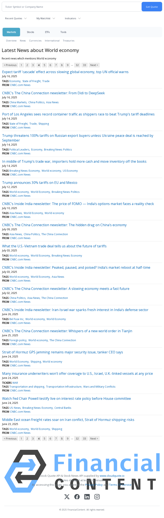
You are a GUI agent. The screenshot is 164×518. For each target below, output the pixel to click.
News (23, 40)
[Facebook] (77, 497)
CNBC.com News (20, 85)
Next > (94, 65)
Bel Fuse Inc (16, 319)
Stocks (30, 32)
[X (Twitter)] (67, 497)
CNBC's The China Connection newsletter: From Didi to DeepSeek (53, 93)
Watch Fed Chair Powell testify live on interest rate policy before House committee (66, 398)
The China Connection (54, 234)
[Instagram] (97, 497)
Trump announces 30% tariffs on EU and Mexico (39, 182)
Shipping (43, 123)
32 (77, 65)
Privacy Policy (94, 485)
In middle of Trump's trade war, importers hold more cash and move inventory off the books (74, 161)
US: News (14, 408)
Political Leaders (19, 149)
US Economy (70, 171)
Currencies (35, 40)
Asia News (52, 102)
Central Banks (62, 408)
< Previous (10, 65)
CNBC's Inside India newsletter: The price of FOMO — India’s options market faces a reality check (78, 203)
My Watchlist (43, 18)
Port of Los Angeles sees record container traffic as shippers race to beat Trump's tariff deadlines (78, 114)
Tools (63, 32)
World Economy (40, 192)
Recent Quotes (13, 18)
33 (84, 65)
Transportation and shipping (26, 386)
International (52, 40)
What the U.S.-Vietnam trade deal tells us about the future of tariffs (54, 246)
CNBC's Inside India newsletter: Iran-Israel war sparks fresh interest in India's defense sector (75, 309)
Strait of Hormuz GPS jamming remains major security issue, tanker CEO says (62, 352)
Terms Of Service (120, 485)
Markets (11, 32)
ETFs (47, 32)
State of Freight (31, 81)
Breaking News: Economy (24, 171)
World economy (51, 171)
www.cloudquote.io (112, 476)
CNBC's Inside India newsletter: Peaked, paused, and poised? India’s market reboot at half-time (76, 267)
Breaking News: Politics (58, 149)
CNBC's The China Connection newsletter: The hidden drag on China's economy (64, 225)
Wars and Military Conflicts (99, 386)
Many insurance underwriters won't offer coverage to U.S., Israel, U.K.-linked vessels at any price (77, 373)
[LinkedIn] (87, 497)
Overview (11, 40)
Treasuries (68, 40)
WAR (15, 383)
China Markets (17, 102)
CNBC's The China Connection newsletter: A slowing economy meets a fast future (65, 288)
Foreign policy (17, 340)
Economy (14, 81)
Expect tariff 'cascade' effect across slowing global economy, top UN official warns (65, 71)
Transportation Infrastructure (64, 386)
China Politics (36, 102)
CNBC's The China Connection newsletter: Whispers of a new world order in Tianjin (67, 331)
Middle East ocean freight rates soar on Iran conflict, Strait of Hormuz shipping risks (68, 419)
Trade (46, 81)
